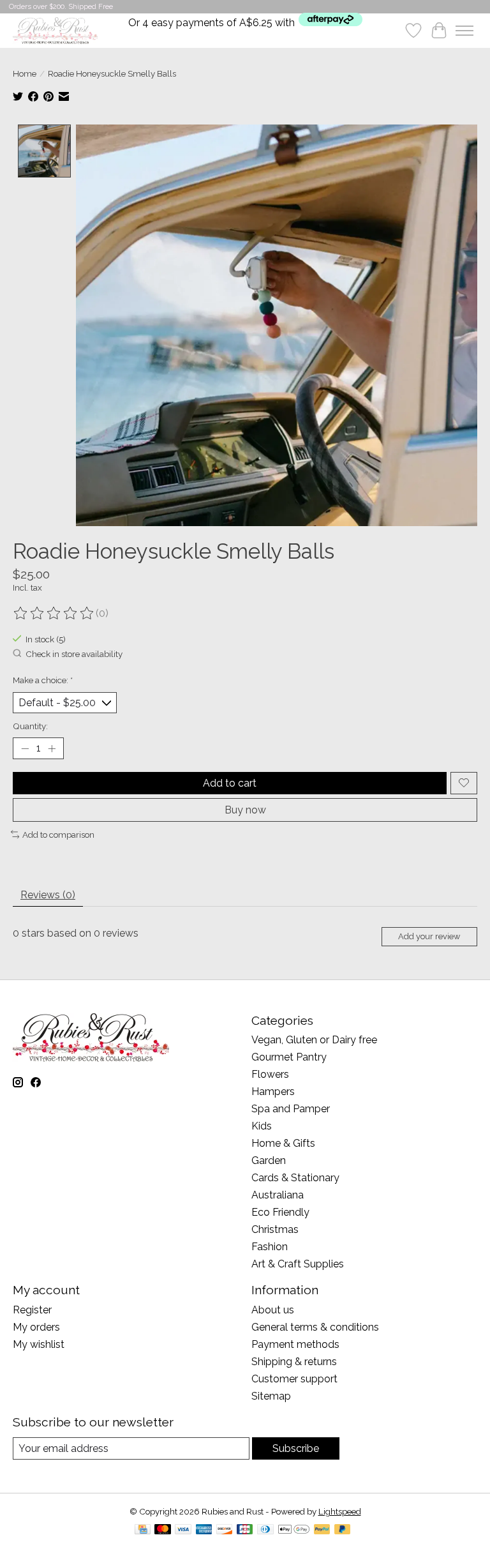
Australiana (277, 1195)
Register (32, 1310)
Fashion (269, 1247)
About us (272, 1310)
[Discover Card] (224, 1530)
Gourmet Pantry (289, 1057)
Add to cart (229, 783)
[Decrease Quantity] (25, 748)
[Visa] (183, 1530)
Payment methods (295, 1344)
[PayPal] (322, 1530)
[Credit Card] (143, 1530)
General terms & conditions (315, 1327)
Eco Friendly (280, 1212)
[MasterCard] (162, 1530)
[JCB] (245, 1530)
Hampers (273, 1091)
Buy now (245, 810)
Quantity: (30, 726)
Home (24, 73)
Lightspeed (339, 1511)
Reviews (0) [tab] (47, 895)
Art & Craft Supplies (297, 1264)
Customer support (294, 1379)
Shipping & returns (294, 1362)
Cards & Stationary (295, 1178)
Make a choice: (43, 680)
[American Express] (204, 1530)
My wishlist (38, 1344)
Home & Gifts (283, 1143)
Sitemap (271, 1396)
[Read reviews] (54, 613)
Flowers (270, 1074)
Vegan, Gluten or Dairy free (314, 1040)
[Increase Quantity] (51, 748)
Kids (261, 1126)
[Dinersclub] (265, 1530)
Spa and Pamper (290, 1109)
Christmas (275, 1229)
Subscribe (295, 1448)
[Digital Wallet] (293, 1530)
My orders (36, 1327)
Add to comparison (58, 834)
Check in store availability (74, 654)
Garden (268, 1160)
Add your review (429, 936)
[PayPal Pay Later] (342, 1530)
